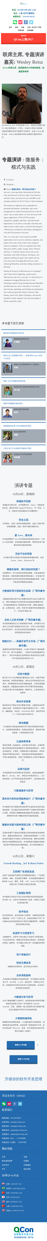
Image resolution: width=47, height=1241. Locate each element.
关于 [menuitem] (3, 1169)
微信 (15, 22)
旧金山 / (15, 1210)
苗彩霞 (17, 457)
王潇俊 (17, 342)
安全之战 (23, 519)
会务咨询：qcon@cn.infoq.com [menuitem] (13, 1122)
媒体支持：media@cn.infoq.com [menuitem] (14, 1126)
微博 (20, 22)
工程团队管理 (23, 893)
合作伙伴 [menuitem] (5, 1165)
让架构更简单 (23, 741)
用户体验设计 (23, 954)
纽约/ (14, 1202)
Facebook (26, 22)
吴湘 (16, 367)
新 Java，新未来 (23, 535)
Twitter (31, 22)
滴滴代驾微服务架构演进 (12, 403)
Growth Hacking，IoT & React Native (23, 863)
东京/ (13, 1197)
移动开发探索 (23, 701)
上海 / (14, 1206)
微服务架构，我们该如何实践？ (24, 189)
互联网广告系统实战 (23, 871)
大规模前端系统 (23, 1018)
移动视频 (23, 723)
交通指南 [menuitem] (27, 1165)
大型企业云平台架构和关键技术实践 (17, 448)
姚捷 (16, 435)
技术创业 (23, 911)
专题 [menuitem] (25, 1157)
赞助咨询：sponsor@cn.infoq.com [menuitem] (14, 1130)
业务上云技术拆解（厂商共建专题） (24, 619)
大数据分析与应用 (23, 997)
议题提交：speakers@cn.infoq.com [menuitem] (15, 1134)
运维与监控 (23, 769)
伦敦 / (13, 1184)
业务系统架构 (23, 975)
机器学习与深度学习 (23, 933)
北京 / (14, 1193)
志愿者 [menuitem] (26, 1161)
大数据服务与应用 (23, 790)
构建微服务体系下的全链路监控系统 (17, 426)
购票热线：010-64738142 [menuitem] (11, 1118)
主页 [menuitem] (3, 1157)
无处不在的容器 (23, 553)
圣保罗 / (15, 1188)
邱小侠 (17, 390)
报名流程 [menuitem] (27, 1169)
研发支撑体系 (23, 962)
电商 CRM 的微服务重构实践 (14, 381)
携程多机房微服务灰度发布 (13, 333)
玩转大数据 (23, 674)
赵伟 (16, 412)
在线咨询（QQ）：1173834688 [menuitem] (13, 1138)
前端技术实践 (23, 501)
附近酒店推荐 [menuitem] (7, 1161)
